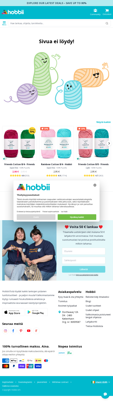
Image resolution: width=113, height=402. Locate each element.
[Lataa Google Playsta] (36, 312)
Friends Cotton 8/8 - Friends (93, 164)
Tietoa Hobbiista (94, 326)
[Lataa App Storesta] (13, 312)
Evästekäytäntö (25, 382)
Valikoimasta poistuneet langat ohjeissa (98, 316)
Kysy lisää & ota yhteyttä (70, 296)
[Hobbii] (13, 12)
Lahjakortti (91, 321)
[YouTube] (28, 331)
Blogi (88, 301)
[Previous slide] (4, 143)
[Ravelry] (36, 331)
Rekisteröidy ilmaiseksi (97, 296)
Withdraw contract (60, 382)
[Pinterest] (21, 331)
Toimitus (62, 301)
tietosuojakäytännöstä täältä (87, 275)
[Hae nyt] (107, 23)
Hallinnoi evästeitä (10, 386)
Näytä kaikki (103, 122)
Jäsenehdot (42, 382)
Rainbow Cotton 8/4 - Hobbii (56, 164)
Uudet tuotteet (93, 305)
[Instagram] (5, 331)
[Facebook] (13, 331)
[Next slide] (109, 143)
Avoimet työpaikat (67, 305)
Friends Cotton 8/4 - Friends (19, 164)
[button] (107, 12)
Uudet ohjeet (92, 310)
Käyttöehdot (7, 382)
